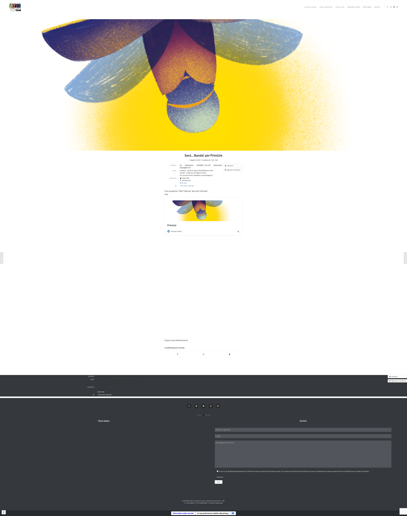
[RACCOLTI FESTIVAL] (405, 258)
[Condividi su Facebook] (178, 354)
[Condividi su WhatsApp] (204, 354)
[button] (232, 169)
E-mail (184, 183)
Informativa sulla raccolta (183, 513)
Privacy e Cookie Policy (216, 503)
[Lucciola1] (203, 85)
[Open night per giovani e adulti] (1, 258)
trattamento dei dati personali (326, 471)
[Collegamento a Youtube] (394, 6)
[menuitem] (310, 7)
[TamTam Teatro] (15, 7)
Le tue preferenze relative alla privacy (213, 513)
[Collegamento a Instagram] (390, 6)
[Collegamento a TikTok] (397, 6)
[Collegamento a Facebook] (387, 6)
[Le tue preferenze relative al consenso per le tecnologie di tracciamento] (4, 512)
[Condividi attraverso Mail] (229, 354)
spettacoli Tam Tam (210, 160)
